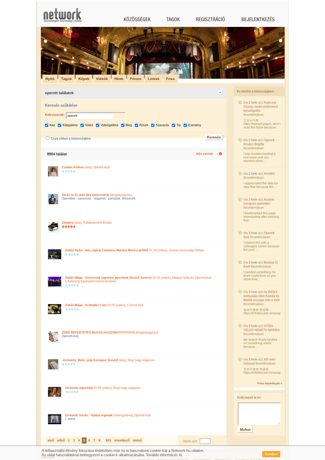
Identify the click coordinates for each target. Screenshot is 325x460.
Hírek (119, 79)
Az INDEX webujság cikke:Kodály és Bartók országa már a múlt (261, 296)
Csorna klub (135, 305)
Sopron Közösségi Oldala (186, 250)
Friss (170, 79)
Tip (178, 125)
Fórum (135, 79)
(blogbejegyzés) (97, 195)
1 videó (70, 419)
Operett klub (101, 167)
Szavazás (162, 125)
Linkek (153, 79)
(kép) (77, 167)
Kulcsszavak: (55, 115)
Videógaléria (109, 125)
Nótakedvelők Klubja (97, 222)
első (51, 440)
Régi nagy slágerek (140, 360)
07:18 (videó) (116, 250)
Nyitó (50, 79)
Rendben (271, 454)
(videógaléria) (99, 415)
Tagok (66, 79)
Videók (102, 79)
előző (61, 440)
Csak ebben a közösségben (71, 138)
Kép (52, 125)
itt (180, 455)
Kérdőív (269, 173)
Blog (129, 125)
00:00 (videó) (118, 278)
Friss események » (269, 383)
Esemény (194, 125)
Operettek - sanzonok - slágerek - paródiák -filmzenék (98, 198)
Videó (89, 125)
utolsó (137, 440)
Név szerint (204, 154)
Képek (83, 79)
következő (122, 440)
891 (108, 440)
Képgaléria (70, 125)
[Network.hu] (62, 17)
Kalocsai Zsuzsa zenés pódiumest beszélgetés (260, 106)
